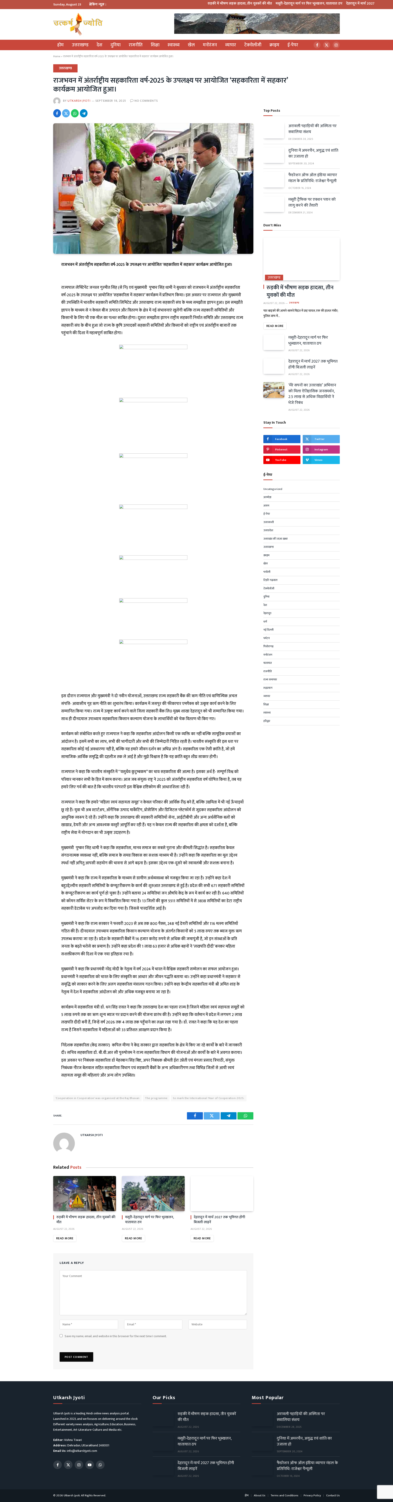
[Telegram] (37, 297)
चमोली (266, 572)
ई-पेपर (292, 45)
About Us (259, 1495)
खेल (191, 45)
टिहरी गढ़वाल (270, 580)
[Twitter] (37, 286)
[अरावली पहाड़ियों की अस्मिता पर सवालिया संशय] (273, 130)
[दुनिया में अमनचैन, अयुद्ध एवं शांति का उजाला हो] (273, 155)
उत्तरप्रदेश (268, 530)
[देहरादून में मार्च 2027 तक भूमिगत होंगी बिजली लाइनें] (222, 1193)
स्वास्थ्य (174, 45)
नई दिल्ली (268, 630)
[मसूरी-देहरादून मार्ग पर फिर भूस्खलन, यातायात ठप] (153, 1193)
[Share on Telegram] (84, 113)
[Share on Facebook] (57, 113)
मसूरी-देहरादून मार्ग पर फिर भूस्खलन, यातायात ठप (280, 3)
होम (60, 45)
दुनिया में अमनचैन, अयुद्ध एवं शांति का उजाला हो (313, 153)
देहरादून (267, 613)
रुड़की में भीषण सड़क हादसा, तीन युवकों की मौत (211, 3)
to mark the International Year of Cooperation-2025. (208, 1098)
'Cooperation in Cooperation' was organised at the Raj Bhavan (97, 1098)
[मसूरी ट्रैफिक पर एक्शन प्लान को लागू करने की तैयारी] (273, 204)
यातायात (267, 663)
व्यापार (230, 45)
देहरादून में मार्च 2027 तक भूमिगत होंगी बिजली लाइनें (352, 3)
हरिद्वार (266, 721)
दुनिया (116, 45)
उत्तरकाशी (268, 522)
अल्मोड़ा (267, 497)
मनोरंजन (210, 45)
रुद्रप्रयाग (267, 688)
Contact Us (333, 1495)
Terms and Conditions (284, 1495)
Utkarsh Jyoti (79, 100)
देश (99, 45)
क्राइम (274, 45)
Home (56, 56)
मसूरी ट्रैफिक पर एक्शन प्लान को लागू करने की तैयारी (312, 202)
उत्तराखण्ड (80, 45)
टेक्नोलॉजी (252, 45)
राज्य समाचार (270, 679)
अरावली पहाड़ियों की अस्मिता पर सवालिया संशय (312, 129)
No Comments (146, 100)
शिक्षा (155, 45)
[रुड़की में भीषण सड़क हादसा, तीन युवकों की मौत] (84, 1193)
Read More (64, 1238)
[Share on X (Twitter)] (66, 113)
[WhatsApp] (37, 307)
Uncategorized (272, 489)
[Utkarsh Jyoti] (78, 24)
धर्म (265, 622)
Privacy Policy (312, 1495)
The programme (156, 1098)
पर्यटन (266, 638)
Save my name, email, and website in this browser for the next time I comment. (116, 1336)
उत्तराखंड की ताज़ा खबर (275, 539)
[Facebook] (37, 276)
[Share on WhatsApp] (75, 113)
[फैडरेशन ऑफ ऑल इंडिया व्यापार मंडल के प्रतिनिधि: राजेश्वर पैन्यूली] (273, 180)
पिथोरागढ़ (268, 646)
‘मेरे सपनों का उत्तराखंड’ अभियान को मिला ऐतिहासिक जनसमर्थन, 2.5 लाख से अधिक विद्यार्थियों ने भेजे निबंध (312, 394)
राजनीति (136, 45)
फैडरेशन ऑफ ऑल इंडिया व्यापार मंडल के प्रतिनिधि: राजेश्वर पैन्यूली (312, 178)
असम (266, 506)
